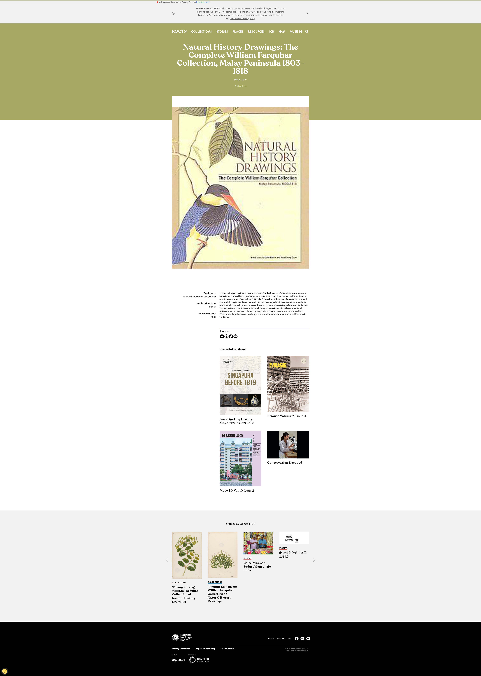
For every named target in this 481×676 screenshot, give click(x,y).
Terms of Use (227, 649)
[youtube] (308, 638)
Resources (256, 31)
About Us (271, 639)
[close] (307, 13)
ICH (271, 31)
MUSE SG (296, 31)
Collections (201, 31)
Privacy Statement (181, 649)
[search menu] (307, 30)
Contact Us (281, 639)
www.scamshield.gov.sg (242, 19)
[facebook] (296, 638)
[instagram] (302, 638)
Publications (240, 86)
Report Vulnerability (205, 649)
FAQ (289, 639)
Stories (222, 31)
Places (238, 31)
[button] (314, 560)
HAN (282, 31)
